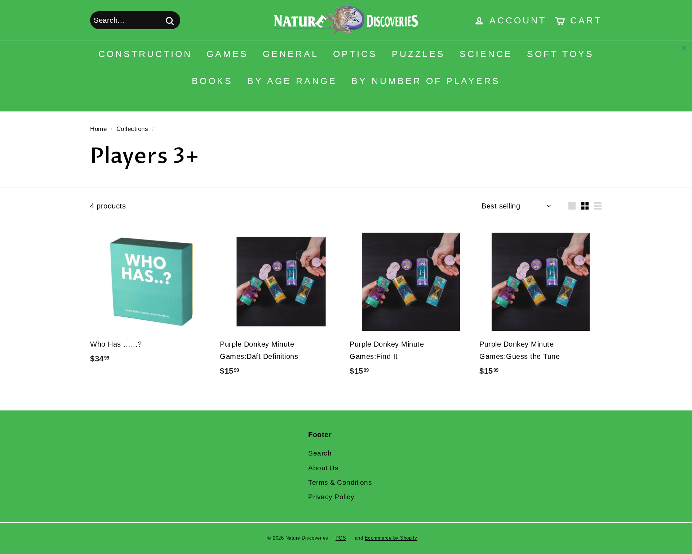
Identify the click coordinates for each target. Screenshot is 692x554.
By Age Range (292, 81)
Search (320, 453)
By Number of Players (425, 81)
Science (486, 54)
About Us (323, 468)
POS (341, 538)
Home (98, 129)
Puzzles (418, 54)
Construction (145, 54)
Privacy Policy (331, 497)
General (291, 54)
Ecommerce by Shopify (391, 538)
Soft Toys (560, 54)
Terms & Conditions (340, 482)
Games (227, 54)
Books (212, 81)
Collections (132, 129)
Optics (355, 54)
